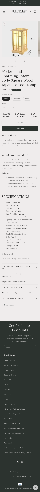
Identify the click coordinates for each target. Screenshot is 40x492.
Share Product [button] (9, 305)
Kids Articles (8, 419)
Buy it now (20, 129)
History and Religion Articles (14, 409)
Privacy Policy (9, 370)
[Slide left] (15, 61)
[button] (4, 11)
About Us (7, 394)
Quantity (4, 103)
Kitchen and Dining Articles (14, 428)
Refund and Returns (11, 365)
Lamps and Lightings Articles (14, 433)
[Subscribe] (33, 347)
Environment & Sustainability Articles (17, 453)
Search (6, 399)
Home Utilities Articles (12, 423)
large (28, 99)
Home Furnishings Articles (13, 414)
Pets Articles (8, 443)
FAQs (6, 385)
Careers (7, 390)
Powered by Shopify (29, 488)
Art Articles (8, 438)
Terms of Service (10, 375)
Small (7, 99)
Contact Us (8, 380)
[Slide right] (24, 61)
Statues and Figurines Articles (15, 448)
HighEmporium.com (16, 488)
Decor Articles (9, 404)
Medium (18, 99)
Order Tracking (9, 360)
